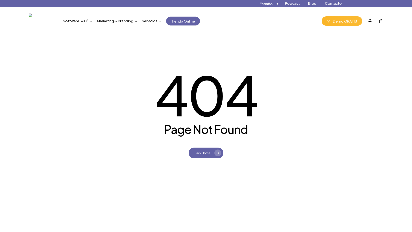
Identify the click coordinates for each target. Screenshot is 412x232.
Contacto (333, 3)
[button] (265, 3)
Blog (312, 3)
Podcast (292, 3)
